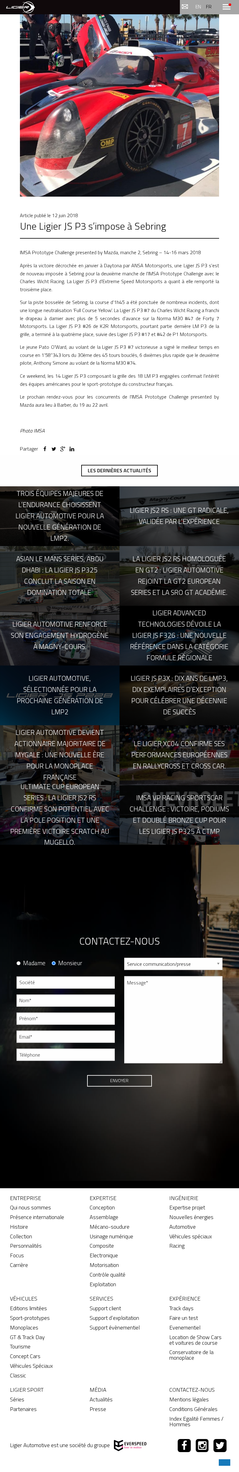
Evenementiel (184, 1327)
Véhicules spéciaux (190, 1236)
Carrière (19, 1265)
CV (126, 1073)
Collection (21, 1236)
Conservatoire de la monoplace (191, 1355)
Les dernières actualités (119, 470)
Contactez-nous (192, 1390)
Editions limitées (28, 1308)
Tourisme (20, 1346)
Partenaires (23, 1409)
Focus (17, 1255)
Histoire (19, 1226)
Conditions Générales (193, 1409)
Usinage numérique (111, 1236)
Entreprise (25, 1198)
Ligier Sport (27, 1390)
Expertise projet (187, 1207)
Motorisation (104, 1265)
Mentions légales (189, 1399)
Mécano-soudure (109, 1226)
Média (98, 1390)
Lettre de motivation (143, 1095)
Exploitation (103, 1284)
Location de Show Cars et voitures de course (195, 1340)
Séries (17, 1399)
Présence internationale (37, 1217)
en (198, 6)
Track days (181, 1308)
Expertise (103, 1198)
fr (209, 6)
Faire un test (183, 1318)
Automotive (182, 1226)
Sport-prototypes (30, 1318)
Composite (102, 1245)
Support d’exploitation (114, 1318)
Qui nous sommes (30, 1207)
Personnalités (26, 1245)
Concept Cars (25, 1356)
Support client (105, 1308)
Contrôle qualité (107, 1274)
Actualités (101, 1399)
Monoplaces (24, 1327)
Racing (177, 1245)
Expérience (184, 1298)
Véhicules (23, 1298)
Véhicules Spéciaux (31, 1366)
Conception (102, 1207)
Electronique (104, 1255)
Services (101, 1298)
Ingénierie (183, 1198)
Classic (18, 1375)
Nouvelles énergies (191, 1217)
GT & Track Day (27, 1337)
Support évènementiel (115, 1327)
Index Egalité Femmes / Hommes (196, 1421)
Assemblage (104, 1217)
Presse (98, 1409)
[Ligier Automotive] (20, 7)
